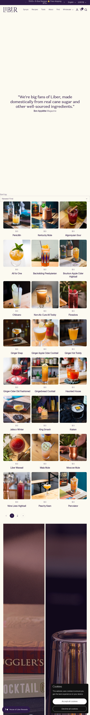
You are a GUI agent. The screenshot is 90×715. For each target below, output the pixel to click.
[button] (85, 9)
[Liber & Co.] (10, 9)
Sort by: (3, 194)
